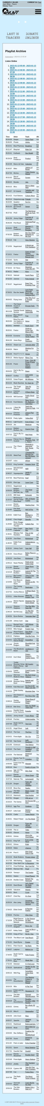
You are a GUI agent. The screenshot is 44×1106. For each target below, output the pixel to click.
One (26, 621)
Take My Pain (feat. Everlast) (30, 1068)
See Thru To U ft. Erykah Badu (30, 299)
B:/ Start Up (29, 383)
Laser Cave (29, 482)
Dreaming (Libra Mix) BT (30, 268)
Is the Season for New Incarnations (30, 920)
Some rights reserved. (28, 1102)
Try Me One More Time (29, 611)
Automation (9, 57)
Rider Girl (28, 149)
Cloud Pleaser (30, 876)
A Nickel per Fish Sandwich (30, 246)
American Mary (28, 754)
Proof (27, 869)
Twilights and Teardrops (29, 191)
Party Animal (29, 279)
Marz (27, 1016)
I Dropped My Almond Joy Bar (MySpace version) (30, 455)
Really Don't (29, 326)
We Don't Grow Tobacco (30, 676)
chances (28, 848)
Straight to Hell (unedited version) (30, 749)
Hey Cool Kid (29, 866)
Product (28, 158)
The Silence (29, 745)
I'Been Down (29, 775)
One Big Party (30, 636)
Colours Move (30, 196)
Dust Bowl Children (28, 632)
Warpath (28, 764)
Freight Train (29, 629)
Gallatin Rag (29, 524)
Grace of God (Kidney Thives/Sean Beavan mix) (29, 254)
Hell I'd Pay (29, 509)
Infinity (27, 142)
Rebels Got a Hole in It (29, 1088)
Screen (27, 177)
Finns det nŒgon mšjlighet (28, 783)
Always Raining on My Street (30, 582)
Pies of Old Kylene (29, 534)
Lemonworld (29, 779)
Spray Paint (29, 139)
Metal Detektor (30, 1047)
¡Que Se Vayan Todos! (30, 335)
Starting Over (29, 505)
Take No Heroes (28, 387)
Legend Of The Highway (30, 572)
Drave (27, 371)
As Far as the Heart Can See (30, 687)
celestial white (30, 345)
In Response (29, 863)
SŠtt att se (29, 798)
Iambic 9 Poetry (28, 473)
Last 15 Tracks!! (13, 36)
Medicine (28, 424)
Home (27, 832)
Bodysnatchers (30, 1024)
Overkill (28, 1051)
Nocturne (28, 861)
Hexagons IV (29, 991)
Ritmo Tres (29, 358)
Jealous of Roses (28, 168)
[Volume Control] (25, 22)
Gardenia (28, 806)
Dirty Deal (28, 771)
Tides (27, 830)
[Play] (19, 22)
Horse (27, 321)
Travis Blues (29, 716)
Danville (28, 519)
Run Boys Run (30, 696)
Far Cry (27, 202)
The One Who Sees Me (30, 607)
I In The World (30, 819)
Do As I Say (29, 934)
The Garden (29, 872)
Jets (26, 182)
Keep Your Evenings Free (30, 284)
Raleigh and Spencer (29, 681)
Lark (26, 728)
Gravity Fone (29, 429)
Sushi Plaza (29, 275)
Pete (39, 2)
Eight (27, 844)
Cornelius (28, 759)
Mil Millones (29, 379)
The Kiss (28, 732)
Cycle (27, 892)
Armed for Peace (28, 1038)
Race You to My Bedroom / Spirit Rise (30, 402)
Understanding (30, 719)
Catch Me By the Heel (29, 1084)
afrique (27, 461)
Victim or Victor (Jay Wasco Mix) (29, 330)
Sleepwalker (29, 1011)
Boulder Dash (29, 1055)
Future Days (29, 1072)
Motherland (29, 538)
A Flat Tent (29, 986)
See (26, 260)
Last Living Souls (29, 375)
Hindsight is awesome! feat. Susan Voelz (29, 447)
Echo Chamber (30, 1043)
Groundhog (29, 640)
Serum (27, 206)
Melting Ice (29, 949)
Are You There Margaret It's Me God (30, 234)
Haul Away (29, 434)
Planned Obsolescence (30, 995)
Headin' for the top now (30, 967)
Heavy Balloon (30, 1059)
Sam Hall (28, 548)
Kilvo (27, 271)
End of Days (29, 422)
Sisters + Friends (28, 811)
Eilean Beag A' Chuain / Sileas (30, 701)
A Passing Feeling (28, 909)
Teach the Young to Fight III (30, 408)
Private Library (30, 857)
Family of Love (30, 767)
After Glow (29, 915)
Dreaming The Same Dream (30, 602)
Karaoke (28, 711)
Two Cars (28, 724)
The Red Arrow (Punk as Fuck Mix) (30, 213)
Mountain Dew (30, 691)
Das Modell (29, 153)
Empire (27, 942)
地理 (26, 469)
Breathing (28, 146)
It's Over (28, 896)
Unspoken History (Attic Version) (29, 902)
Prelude (28, 199)
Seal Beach (29, 938)
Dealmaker (29, 587)
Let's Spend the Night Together (29, 885)
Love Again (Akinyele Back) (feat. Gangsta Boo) (30, 292)
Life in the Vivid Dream (29, 836)
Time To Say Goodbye (29, 576)
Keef (27, 478)
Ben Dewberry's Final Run (29, 515)
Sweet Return (29, 814)
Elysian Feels (30, 306)
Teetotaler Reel (30, 616)
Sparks (27, 788)
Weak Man (29, 960)
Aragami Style (30, 464)
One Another (29, 795)
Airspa (27, 354)
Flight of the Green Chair (29, 563)
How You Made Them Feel (30, 706)
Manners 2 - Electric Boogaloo (29, 228)
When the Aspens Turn (29, 596)
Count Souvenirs (28, 340)
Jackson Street (28, 1020)
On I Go (28, 736)
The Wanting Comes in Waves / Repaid (29, 980)
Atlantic (28, 890)
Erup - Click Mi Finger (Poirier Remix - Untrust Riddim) (30, 363)
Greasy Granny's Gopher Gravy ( (30, 657)
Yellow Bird (29, 418)
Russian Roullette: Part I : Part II (30, 440)
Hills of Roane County (30, 499)
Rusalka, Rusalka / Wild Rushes (30, 1001)
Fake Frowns (29, 955)
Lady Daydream (28, 741)
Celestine (28, 164)
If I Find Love (29, 964)
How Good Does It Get (29, 852)
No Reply (28, 946)
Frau (26, 316)
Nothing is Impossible (29, 311)
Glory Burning (30, 240)
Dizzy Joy (28, 926)
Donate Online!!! (32, 36)
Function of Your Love (29, 218)
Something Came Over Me (29, 973)
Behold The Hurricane (29, 880)
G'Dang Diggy (30, 392)
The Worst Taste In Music (30, 1077)
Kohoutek (28, 495)
